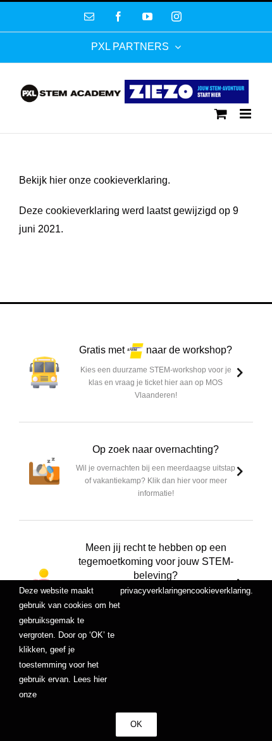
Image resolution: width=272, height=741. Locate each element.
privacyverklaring (151, 590)
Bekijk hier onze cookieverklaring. (94, 180)
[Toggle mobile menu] (246, 113)
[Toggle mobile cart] (220, 113)
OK (136, 724)
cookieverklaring (220, 590)
